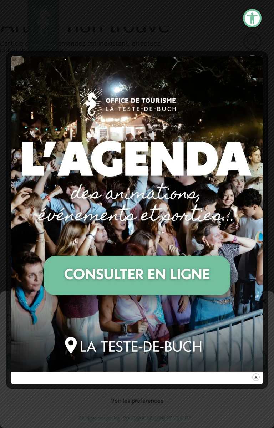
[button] (263, 301)
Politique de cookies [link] (99, 418)
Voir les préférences (137, 400)
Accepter (137, 361)
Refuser (137, 381)
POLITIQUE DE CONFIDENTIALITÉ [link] (157, 418)
